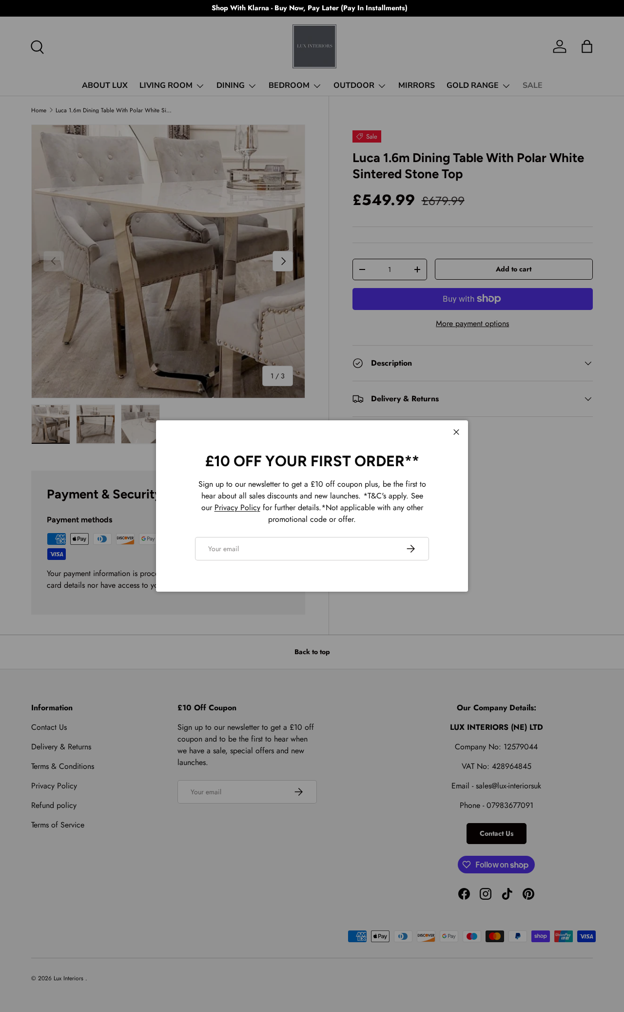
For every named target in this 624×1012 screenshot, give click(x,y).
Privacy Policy (237, 507)
